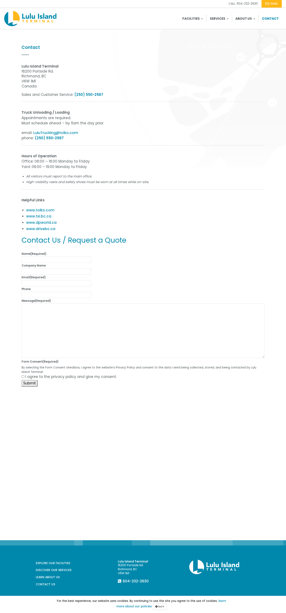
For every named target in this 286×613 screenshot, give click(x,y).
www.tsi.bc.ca (38, 216)
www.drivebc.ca (40, 228)
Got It (160, 606)
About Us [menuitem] (243, 18)
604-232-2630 (136, 581)
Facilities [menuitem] (191, 18)
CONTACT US (45, 584)
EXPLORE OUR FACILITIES (53, 563)
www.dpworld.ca (41, 222)
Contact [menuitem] (270, 18)
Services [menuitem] (217, 18)
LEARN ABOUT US (48, 577)
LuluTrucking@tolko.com (55, 132)
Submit (29, 383)
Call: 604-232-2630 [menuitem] (243, 4)
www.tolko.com (40, 210)
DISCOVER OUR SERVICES (53, 570)
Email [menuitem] (274, 4)
